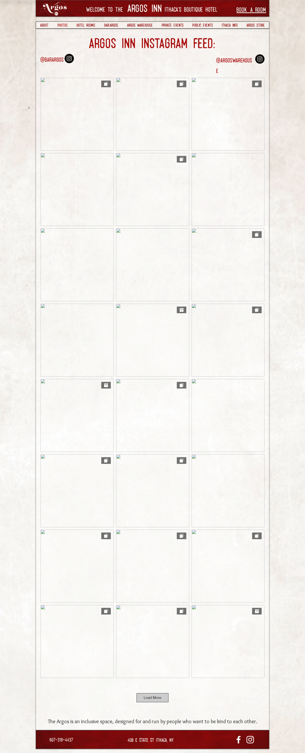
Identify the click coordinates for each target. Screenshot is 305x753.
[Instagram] (69, 58)
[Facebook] (239, 740)
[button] (172, 25)
